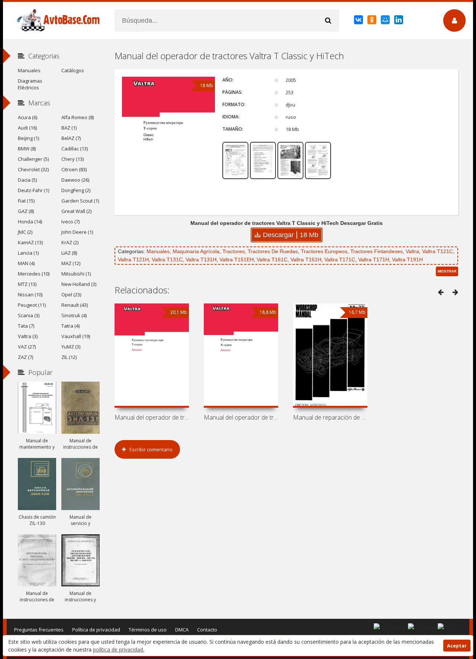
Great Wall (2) (76, 211)
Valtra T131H (201, 259)
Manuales (158, 251)
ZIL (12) (69, 357)
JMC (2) (25, 232)
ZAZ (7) (25, 357)
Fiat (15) (26, 200)
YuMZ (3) (70, 346)
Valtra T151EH (236, 259)
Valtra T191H (407, 259)
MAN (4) (26, 263)
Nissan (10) (30, 294)
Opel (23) (71, 294)
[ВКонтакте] (359, 21)
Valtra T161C (272, 259)
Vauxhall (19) (75, 336)
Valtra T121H (133, 259)
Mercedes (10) (33, 273)
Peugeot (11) (32, 305)
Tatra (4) (70, 325)
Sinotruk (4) (74, 315)
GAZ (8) (26, 211)
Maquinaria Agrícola (196, 251)
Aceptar (457, 646)
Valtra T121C (437, 251)
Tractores (233, 251)
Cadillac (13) (74, 148)
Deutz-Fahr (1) (33, 190)
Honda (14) (30, 221)
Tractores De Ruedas (273, 251)
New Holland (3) (78, 284)
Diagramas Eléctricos (30, 84)
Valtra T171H (373, 259)
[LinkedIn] (399, 21)
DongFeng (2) (75, 190)
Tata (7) (26, 325)
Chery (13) (72, 159)
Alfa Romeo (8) (77, 117)
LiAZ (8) (69, 252)
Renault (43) (74, 305)
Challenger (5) (33, 159)
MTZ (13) (27, 284)
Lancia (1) (28, 252)
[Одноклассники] (372, 21)
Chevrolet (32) (33, 169)
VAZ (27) (27, 346)
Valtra (412, 251)
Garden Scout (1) (80, 200)
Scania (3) (28, 315)
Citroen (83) (74, 169)
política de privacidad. (118, 649)
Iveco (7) (70, 221)
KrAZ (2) (69, 242)
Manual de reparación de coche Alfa (330, 417)
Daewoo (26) (75, 179)
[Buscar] (328, 20)
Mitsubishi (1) (76, 273)
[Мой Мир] (386, 21)
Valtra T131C (167, 259)
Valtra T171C (339, 259)
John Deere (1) (77, 232)
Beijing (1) (28, 138)
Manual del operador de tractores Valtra (152, 417)
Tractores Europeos (324, 251)
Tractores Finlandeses (376, 251)
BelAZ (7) (71, 138)
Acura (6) (27, 117)
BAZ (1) (69, 127)
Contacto (207, 629)
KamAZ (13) (30, 242)
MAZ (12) (70, 263)
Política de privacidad (96, 629)
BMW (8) (27, 148)
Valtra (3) (28, 336)
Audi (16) (27, 127)
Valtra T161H (305, 259)
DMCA (182, 629)
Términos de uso (148, 629)
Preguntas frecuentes (39, 629)
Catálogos (72, 70)
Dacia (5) (27, 179)
